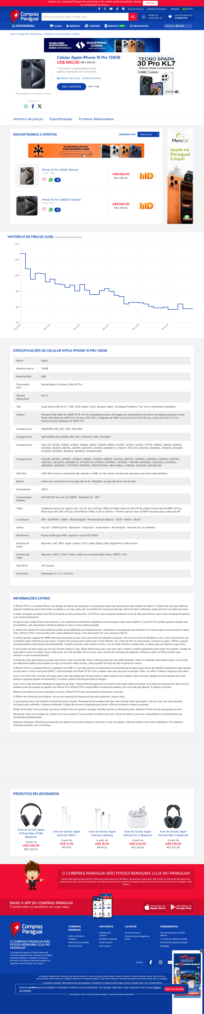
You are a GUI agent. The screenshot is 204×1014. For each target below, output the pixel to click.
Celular (76, 34)
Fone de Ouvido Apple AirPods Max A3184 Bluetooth (31, 833)
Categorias (23, 34)
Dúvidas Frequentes (108, 939)
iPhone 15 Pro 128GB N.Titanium (61, 199)
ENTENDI (150, 3)
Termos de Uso (75, 946)
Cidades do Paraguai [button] (156, 9)
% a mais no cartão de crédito (173, 939)
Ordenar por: (127, 134)
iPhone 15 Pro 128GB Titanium (60, 169)
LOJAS (58, 25)
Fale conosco (105, 946)
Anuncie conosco (132, 933)
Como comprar (106, 942)
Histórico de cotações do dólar (174, 942)
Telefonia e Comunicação (57, 34)
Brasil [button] (190, 9)
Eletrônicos (36, 34)
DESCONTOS (140, 25)
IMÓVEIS (116, 25)
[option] (33, 73)
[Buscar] (132, 17)
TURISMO (94, 25)
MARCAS (75, 25)
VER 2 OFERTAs (71, 86)
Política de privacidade (78, 942)
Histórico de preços (70, 78)
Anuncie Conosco (136, 9)
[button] (179, 17)
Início (12, 34)
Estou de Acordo (174, 989)
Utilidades (174, 9)
